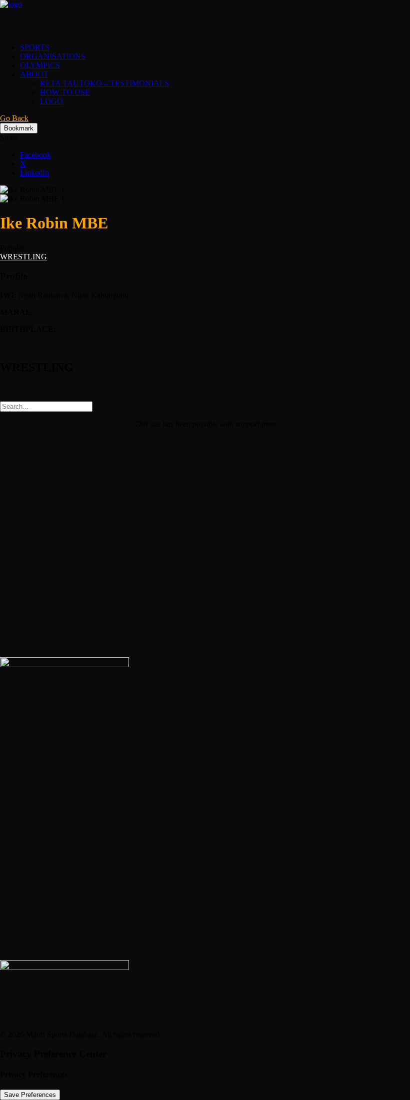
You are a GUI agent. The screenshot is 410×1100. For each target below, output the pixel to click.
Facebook (35, 154)
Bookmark (19, 128)
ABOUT (34, 74)
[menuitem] (215, 47)
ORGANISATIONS (53, 56)
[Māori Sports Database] (205, 17)
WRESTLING (23, 256)
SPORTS (35, 47)
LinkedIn (34, 172)
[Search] (46, 406)
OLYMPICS (40, 65)
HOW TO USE (65, 92)
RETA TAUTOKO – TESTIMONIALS (104, 83)
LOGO (51, 101)
